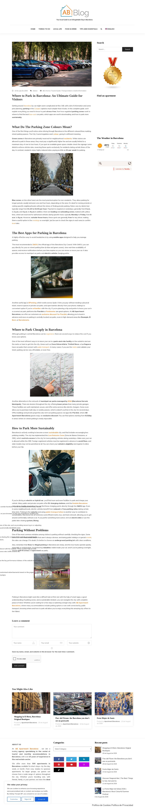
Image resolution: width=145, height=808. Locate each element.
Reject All (28, 799)
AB (44, 91)
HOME (33, 29)
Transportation (67, 91)
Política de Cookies (101, 805)
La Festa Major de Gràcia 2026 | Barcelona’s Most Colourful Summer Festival (115, 791)
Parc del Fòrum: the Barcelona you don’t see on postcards (72, 719)
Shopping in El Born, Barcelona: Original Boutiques (27, 718)
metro (74, 347)
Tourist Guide (55, 91)
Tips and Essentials (88, 29)
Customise (14, 799)
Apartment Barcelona (29, 723)
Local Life (57, 29)
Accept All (41, 799)
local (13, 223)
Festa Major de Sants (105, 718)
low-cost (32, 114)
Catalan (37, 108)
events (88, 537)
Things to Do (44, 29)
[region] (27, 792)
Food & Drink (71, 29)
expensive (50, 334)
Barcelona (28, 106)
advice (35, 91)
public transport (43, 347)
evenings (35, 220)
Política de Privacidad (122, 805)
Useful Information (79, 91)
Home (48, 91)
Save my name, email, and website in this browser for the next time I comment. (43, 652)
